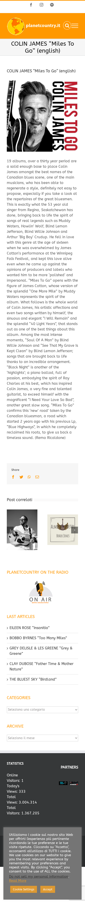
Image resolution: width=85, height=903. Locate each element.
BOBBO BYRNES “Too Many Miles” (38, 638)
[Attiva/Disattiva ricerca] (67, 25)
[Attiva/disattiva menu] (74, 26)
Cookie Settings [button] (23, 889)
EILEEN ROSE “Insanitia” (30, 628)
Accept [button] (47, 889)
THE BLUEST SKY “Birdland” (33, 679)
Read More (17, 881)
